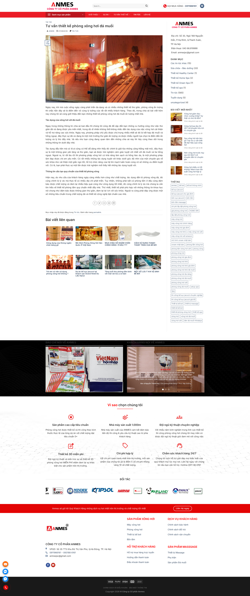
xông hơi (175, 316)
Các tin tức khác (179, 63)
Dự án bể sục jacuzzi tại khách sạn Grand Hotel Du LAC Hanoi (87, 274)
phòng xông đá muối (179, 287)
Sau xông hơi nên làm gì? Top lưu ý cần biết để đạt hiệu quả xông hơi (193, 141)
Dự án (105, 15)
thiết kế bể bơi (177, 308)
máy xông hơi (176, 219)
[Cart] (202, 6)
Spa (172, 291)
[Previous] (50, 369)
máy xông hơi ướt (195, 232)
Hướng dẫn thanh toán (138, 557)
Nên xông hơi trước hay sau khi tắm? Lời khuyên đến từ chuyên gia (194, 156)
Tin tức (136, 15)
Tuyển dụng (176, 97)
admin (51, 31)
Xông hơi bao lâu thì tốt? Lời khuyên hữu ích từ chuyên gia (194, 128)
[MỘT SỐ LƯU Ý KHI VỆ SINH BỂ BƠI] (148, 262)
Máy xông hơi (133, 524)
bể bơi (181, 185)
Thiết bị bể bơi (177, 304)
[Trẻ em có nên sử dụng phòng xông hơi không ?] (60, 262)
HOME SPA (194, 211)
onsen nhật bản (177, 245)
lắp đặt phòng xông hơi (180, 215)
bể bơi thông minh (194, 185)
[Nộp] (146, 6)
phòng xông (198, 249)
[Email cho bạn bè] (104, 203)
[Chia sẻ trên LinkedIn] (114, 203)
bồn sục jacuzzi (177, 198)
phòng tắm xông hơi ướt (181, 249)
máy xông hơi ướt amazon (181, 236)
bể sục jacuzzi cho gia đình (182, 194)
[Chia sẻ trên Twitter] (99, 203)
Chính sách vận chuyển (179, 534)
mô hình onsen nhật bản (181, 240)
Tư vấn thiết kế (121, 15)
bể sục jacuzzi (177, 190)
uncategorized (178, 102)
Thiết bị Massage (176, 552)
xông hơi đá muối (188, 316)
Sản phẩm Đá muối (177, 562)
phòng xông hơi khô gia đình (183, 266)
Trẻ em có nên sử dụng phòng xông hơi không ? (57, 273)
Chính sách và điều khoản (115, 588)
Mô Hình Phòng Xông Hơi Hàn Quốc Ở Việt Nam (89, 244)
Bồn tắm (131, 539)
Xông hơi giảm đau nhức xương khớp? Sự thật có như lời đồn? (193, 116)
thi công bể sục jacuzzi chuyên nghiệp (186, 295)
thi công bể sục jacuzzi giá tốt (183, 299)
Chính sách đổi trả (177, 529)
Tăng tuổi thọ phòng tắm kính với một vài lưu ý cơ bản (118, 273)
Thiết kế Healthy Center (182, 73)
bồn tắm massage (178, 202)
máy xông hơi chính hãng (181, 223)
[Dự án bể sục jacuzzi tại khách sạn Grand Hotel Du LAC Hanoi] (90, 262)
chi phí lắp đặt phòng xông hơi (183, 206)
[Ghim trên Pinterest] (109, 203)
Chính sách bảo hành (178, 524)
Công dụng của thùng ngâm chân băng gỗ (58, 244)
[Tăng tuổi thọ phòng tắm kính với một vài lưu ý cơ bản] (119, 262)
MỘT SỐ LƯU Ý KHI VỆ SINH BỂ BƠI (146, 273)
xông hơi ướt (176, 321)
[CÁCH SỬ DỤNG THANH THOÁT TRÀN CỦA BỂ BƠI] (148, 233)
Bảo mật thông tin (138, 588)
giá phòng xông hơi (179, 211)
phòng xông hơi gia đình (181, 257)
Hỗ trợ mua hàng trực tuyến (140, 552)
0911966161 (191, 6)
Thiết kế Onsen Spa (180, 83)
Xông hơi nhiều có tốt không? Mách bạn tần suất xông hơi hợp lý (193, 169)
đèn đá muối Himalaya (193, 321)
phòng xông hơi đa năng (181, 274)
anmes (174, 185)
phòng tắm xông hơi (195, 245)
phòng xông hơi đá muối (181, 278)
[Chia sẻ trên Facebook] (95, 203)
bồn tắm (190, 198)
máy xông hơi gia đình (180, 228)
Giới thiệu (93, 15)
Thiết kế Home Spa (180, 78)
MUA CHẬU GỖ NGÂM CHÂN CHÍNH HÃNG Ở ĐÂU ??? (117, 244)
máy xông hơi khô (178, 232)
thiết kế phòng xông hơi (180, 312)
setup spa (195, 287)
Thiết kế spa (177, 87)
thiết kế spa (197, 312)
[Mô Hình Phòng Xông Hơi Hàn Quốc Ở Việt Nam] (90, 233)
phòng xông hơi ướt (179, 283)
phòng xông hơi (177, 253)
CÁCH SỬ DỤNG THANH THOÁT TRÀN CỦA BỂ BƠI (145, 244)
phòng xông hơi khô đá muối (183, 270)
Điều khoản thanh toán (138, 562)
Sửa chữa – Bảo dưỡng (182, 68)
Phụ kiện (172, 557)
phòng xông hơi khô (179, 261)
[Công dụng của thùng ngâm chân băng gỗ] (60, 233)
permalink (97, 212)
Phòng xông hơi (134, 529)
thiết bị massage (191, 304)
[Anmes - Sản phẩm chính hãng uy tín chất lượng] (67, 6)
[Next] (118, 369)
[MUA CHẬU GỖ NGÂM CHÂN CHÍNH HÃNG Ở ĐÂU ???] (119, 233)
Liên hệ (147, 15)
